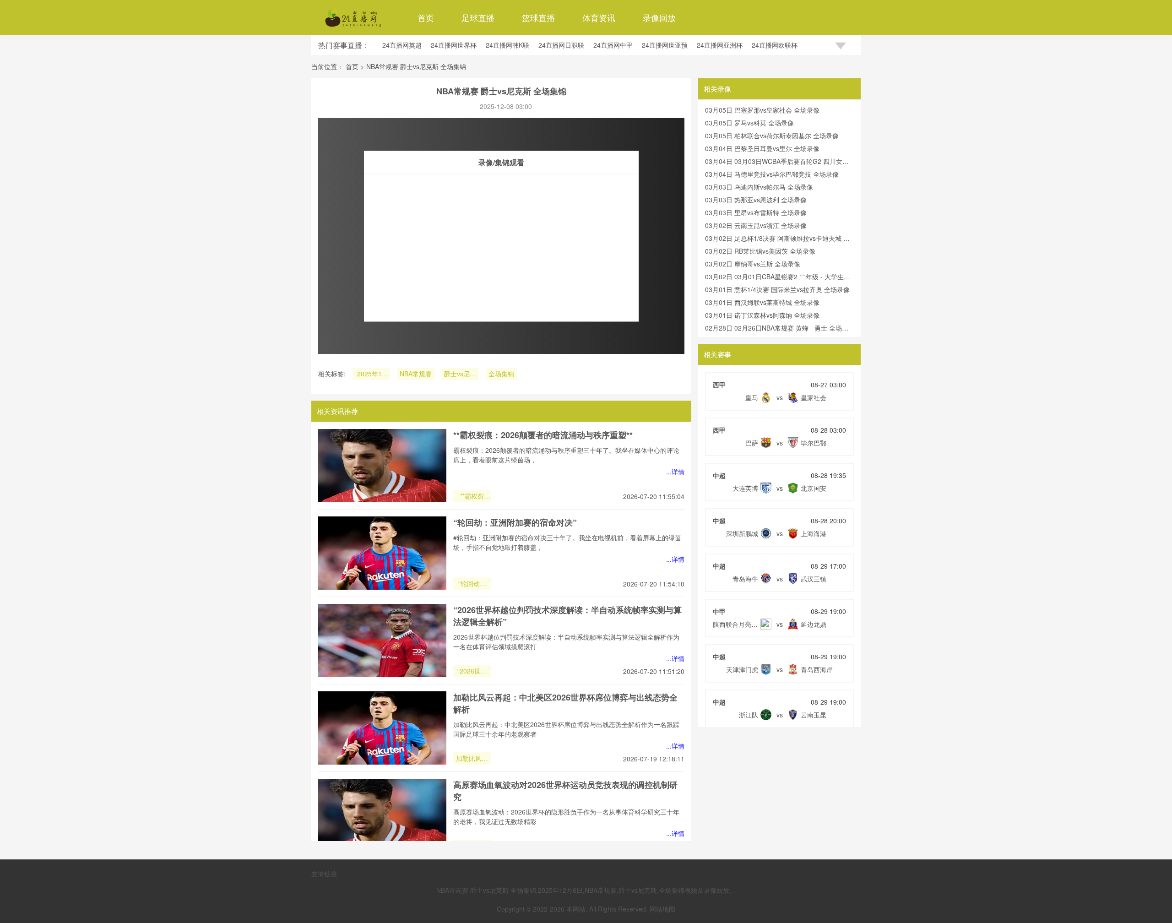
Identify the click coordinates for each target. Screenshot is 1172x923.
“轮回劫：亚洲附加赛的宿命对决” (515, 522)
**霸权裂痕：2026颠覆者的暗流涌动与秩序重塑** (543, 435)
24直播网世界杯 (454, 44)
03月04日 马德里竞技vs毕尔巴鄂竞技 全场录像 (772, 174)
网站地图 (662, 908)
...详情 (675, 471)
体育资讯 (598, 17)
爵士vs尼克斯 (460, 374)
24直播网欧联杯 (775, 44)
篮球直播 (538, 17)
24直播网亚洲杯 (720, 44)
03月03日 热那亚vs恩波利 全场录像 (756, 199)
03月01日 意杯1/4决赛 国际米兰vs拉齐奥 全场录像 (777, 289)
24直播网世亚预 (665, 44)
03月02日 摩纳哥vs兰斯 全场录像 (752, 263)
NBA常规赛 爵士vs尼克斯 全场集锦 (416, 66)
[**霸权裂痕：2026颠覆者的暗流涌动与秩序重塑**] (382, 465)
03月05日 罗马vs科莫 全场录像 (749, 122)
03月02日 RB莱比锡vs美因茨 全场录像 (760, 250)
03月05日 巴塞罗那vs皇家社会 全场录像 (762, 109)
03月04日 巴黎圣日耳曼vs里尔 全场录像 (762, 148)
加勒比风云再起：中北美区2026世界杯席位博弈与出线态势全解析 (472, 759)
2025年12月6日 (371, 374)
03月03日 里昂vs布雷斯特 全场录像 (756, 212)
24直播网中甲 (613, 44)
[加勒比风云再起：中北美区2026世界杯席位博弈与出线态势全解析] (382, 728)
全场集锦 (501, 373)
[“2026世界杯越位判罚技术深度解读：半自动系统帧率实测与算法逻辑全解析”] (382, 640)
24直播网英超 (402, 44)
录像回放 (659, 17)
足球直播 (477, 17)
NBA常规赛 (416, 373)
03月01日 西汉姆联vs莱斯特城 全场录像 (762, 302)
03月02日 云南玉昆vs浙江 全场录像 (756, 225)
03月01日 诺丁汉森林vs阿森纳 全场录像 (762, 315)
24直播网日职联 (561, 44)
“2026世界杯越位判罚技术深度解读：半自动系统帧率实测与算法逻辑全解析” (472, 671)
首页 (426, 17)
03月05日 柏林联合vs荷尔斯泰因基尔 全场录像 (772, 135)
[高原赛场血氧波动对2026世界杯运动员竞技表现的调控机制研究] (382, 815)
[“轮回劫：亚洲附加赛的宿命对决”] (382, 553)
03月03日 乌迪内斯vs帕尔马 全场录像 (759, 186)
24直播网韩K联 (507, 44)
